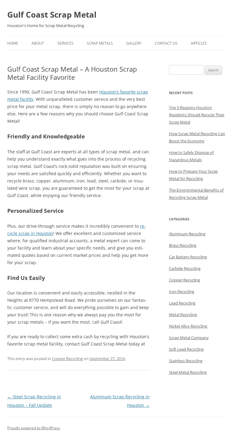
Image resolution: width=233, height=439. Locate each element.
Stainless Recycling (185, 360)
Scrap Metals (100, 43)
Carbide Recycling (185, 268)
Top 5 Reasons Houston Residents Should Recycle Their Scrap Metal (197, 115)
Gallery (133, 43)
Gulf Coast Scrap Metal (51, 14)
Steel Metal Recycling (188, 372)
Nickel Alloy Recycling (188, 326)
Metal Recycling (183, 314)
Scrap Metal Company (189, 337)
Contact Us (166, 43)
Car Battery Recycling (188, 257)
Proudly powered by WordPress (33, 427)
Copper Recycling (67, 358)
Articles (199, 43)
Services (65, 43)
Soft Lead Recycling (186, 349)
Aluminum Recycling (187, 234)
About (38, 43)
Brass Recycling (182, 245)
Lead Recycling (182, 303)
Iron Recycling (181, 291)
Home (12, 43)
